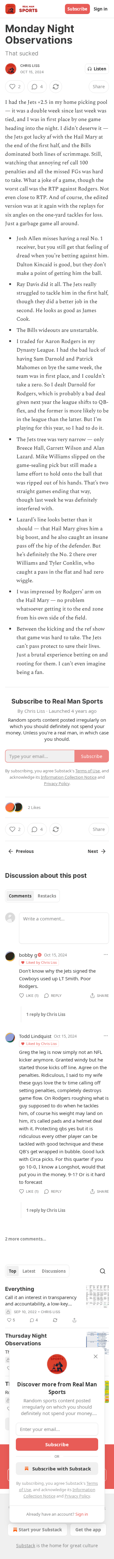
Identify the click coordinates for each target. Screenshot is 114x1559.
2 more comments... (25, 1239)
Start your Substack (40, 1530)
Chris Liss (30, 65)
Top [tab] (12, 1271)
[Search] (102, 1271)
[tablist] (32, 896)
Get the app (88, 1530)
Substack (25, 1545)
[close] (96, 1356)
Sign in (101, 9)
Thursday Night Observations (26, 1340)
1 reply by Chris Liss (45, 1014)
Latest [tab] (28, 1271)
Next (93, 851)
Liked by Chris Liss (41, 962)
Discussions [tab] (54, 1271)
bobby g (28, 955)
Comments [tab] (20, 896)
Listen (100, 69)
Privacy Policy (77, 1496)
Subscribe (77, 9)
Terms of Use (87, 771)
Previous (25, 851)
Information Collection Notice (69, 777)
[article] (57, 1304)
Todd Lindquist (35, 1036)
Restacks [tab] (47, 896)
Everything (19, 1289)
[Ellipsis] (106, 954)
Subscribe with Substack (61, 1468)
